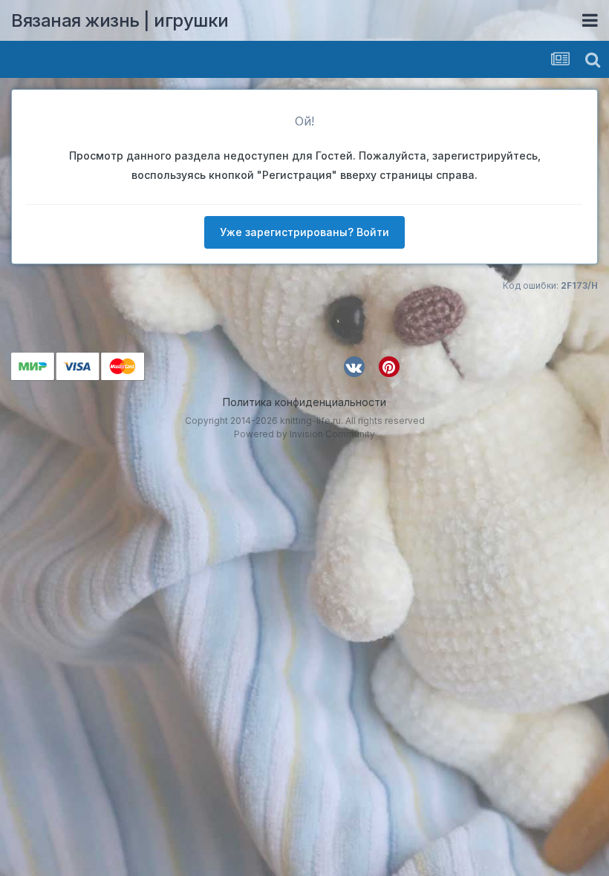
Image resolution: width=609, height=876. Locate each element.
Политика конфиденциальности (304, 402)
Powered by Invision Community (304, 433)
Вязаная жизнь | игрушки (120, 20)
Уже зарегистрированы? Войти (304, 232)
